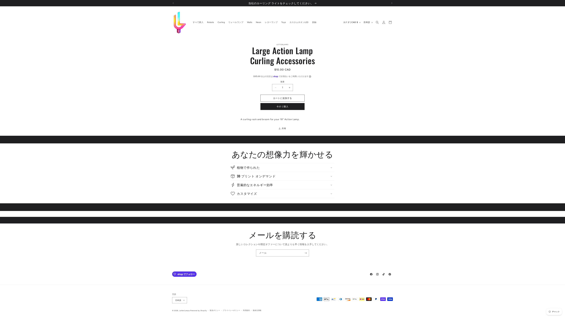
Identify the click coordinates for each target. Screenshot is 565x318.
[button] (377, 22)
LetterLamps (184, 311)
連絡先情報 (257, 310)
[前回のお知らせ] (173, 3)
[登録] (305, 253)
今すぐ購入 (282, 106)
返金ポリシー (215, 310)
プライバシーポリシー (231, 310)
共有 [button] (284, 128)
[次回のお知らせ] (392, 3)
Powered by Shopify (198, 311)
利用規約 (246, 310)
